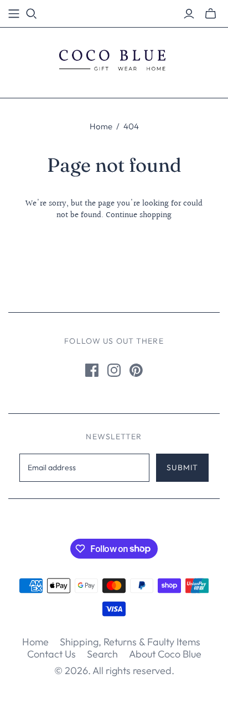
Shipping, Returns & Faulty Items (130, 641)
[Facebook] (92, 370)
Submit (182, 467)
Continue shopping (139, 215)
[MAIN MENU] (13, 13)
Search (102, 654)
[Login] (189, 14)
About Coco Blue (165, 654)
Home (101, 126)
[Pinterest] (136, 370)
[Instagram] (114, 370)
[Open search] (31, 13)
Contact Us (51, 654)
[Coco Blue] (114, 60)
